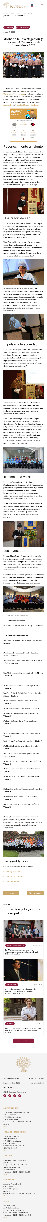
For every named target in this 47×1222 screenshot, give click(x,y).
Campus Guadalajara (11, 881)
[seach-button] (37, 5)
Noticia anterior (11, 893)
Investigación (8, 27)
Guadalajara (35, 105)
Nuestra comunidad (25, 14)
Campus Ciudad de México (13, 876)
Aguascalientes (8, 105)
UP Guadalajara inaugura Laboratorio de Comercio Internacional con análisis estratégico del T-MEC (20, 991)
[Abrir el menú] (42, 5)
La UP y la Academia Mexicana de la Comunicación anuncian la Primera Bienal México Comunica (21, 952)
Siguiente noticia (35, 893)
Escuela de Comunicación (15, 945)
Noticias (12, 14)
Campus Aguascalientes (12, 872)
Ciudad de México (22, 105)
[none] (32, 6)
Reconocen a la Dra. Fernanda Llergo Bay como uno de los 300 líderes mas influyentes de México (23, 1030)
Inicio (5, 14)
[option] (32, 6)
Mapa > (5, 1126)
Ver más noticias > (23, 1041)
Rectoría (10, 1023)
